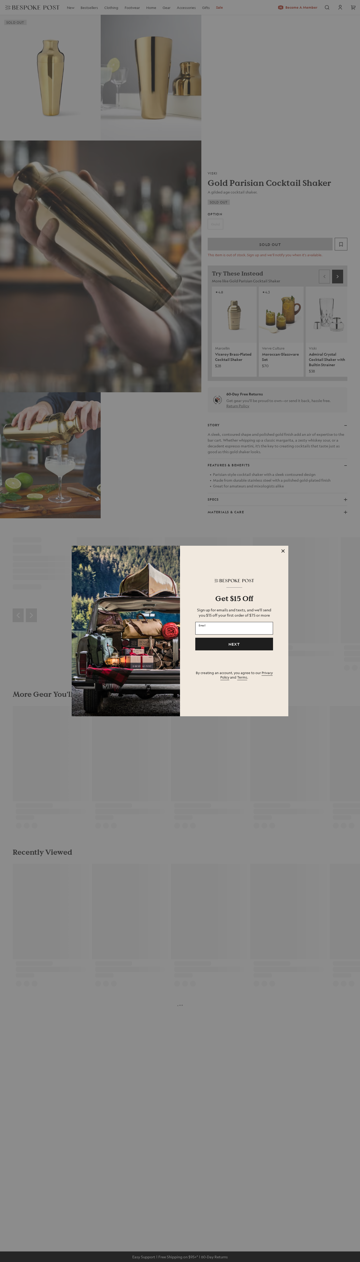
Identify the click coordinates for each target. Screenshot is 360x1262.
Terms (242, 677)
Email (202, 625)
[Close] (283, 551)
